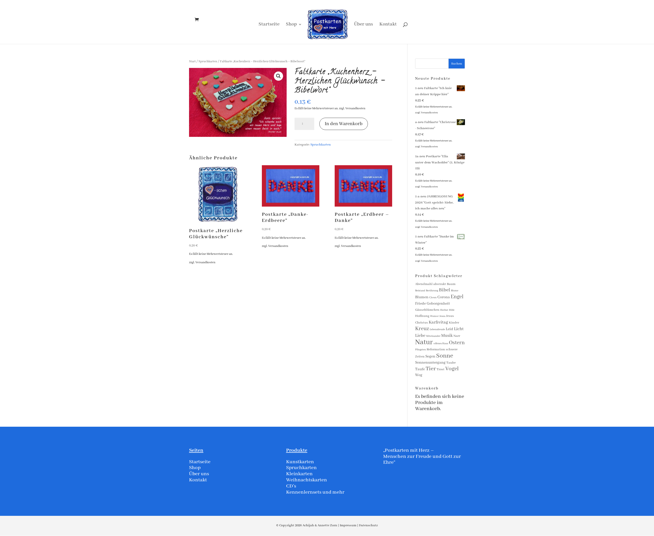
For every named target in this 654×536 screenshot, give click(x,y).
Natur (424, 342)
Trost (441, 369)
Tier (431, 368)
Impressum (348, 525)
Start (192, 61)
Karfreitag (438, 322)
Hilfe (451, 310)
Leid (449, 329)
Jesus (442, 316)
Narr (456, 336)
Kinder (454, 322)
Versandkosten (355, 108)
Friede (420, 303)
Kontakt (388, 24)
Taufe (420, 369)
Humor (434, 316)
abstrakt (439, 284)
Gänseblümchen (427, 310)
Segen (430, 356)
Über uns (363, 24)
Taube (451, 363)
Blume (454, 290)
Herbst (444, 310)
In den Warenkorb (344, 124)
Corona (443, 297)
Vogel (452, 368)
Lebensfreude (437, 329)
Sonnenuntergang (430, 362)
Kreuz (422, 329)
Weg (418, 375)
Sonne (444, 356)
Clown (433, 297)
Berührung (432, 290)
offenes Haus (441, 343)
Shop (291, 24)
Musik (447, 335)
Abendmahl (424, 284)
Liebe (420, 335)
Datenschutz (368, 525)
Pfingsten (420, 349)
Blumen (421, 297)
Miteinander (433, 336)
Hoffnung (422, 316)
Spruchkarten (207, 61)
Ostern (457, 343)
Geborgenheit (438, 303)
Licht (459, 329)
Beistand (420, 290)
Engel (457, 297)
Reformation (436, 349)
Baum (451, 284)
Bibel (444, 290)
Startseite (269, 24)
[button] (278, 76)
